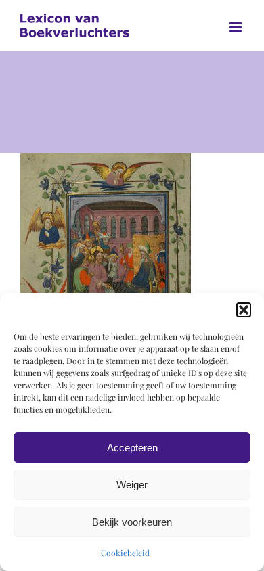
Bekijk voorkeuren (132, 522)
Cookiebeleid (125, 552)
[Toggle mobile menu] (236, 27)
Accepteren (132, 447)
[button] (243, 310)
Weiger (132, 484)
